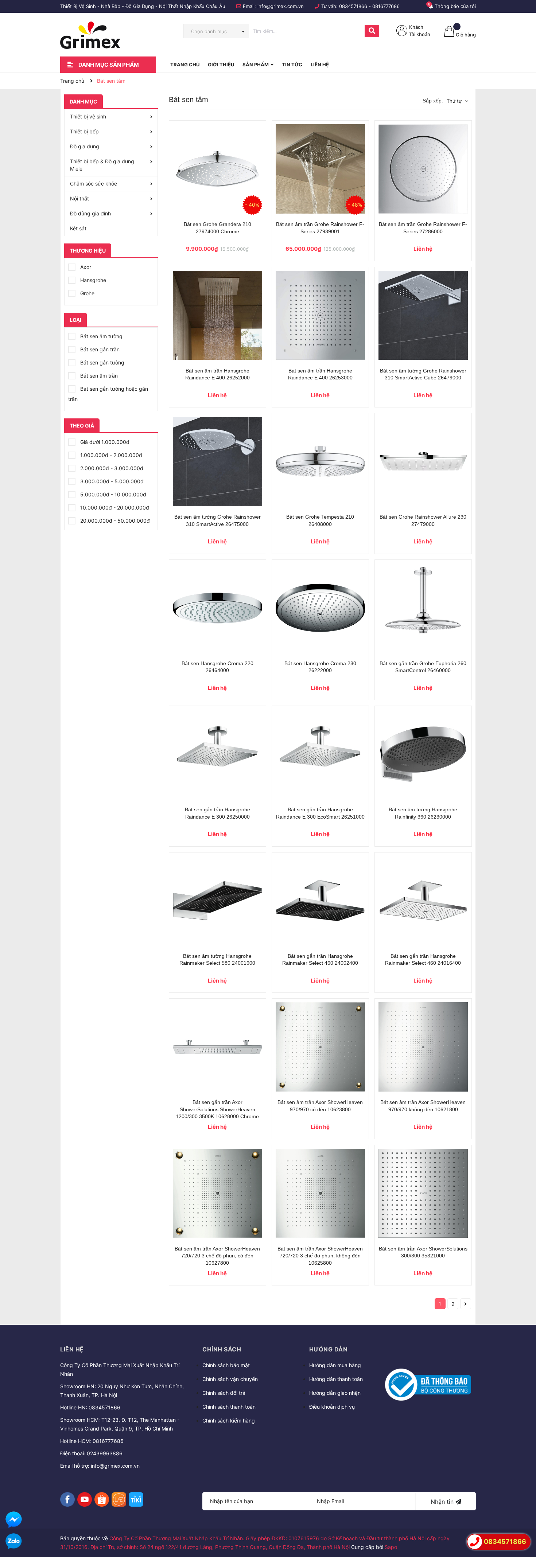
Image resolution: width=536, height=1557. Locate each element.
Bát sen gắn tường (101, 362)
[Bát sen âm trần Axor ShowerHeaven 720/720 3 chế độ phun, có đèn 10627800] (217, 1193)
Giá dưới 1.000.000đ (104, 442)
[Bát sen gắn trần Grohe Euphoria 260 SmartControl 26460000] (423, 608)
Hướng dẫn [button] (328, 1349)
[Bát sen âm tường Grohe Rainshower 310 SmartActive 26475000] (217, 461)
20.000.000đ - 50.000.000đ (114, 521)
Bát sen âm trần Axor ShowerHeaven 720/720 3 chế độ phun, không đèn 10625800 (320, 1256)
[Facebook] (67, 1499)
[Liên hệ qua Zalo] (13, 1541)
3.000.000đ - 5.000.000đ (111, 481)
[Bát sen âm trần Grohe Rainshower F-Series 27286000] (423, 169)
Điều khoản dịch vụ (332, 1407)
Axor (85, 267)
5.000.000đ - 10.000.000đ (112, 494)
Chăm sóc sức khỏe (93, 183)
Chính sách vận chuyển (230, 1379)
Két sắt (78, 228)
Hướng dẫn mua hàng (335, 1365)
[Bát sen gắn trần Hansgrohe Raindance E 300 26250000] (217, 754)
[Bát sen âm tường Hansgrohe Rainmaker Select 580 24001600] (217, 900)
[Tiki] (136, 1499)
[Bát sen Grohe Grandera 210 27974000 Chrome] (217, 169)
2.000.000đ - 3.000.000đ (111, 468)
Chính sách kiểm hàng (228, 1420)
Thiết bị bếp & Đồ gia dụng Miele (102, 165)
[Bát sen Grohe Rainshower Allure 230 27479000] (423, 461)
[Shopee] (101, 1499)
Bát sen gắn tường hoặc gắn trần (108, 394)
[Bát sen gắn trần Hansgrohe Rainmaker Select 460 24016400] (423, 900)
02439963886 (105, 1453)
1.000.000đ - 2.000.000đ (110, 455)
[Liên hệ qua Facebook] (13, 1519)
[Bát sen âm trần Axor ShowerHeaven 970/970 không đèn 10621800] (423, 1047)
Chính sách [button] (221, 1349)
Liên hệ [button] (72, 1349)
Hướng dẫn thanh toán (336, 1379)
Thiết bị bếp (84, 131)
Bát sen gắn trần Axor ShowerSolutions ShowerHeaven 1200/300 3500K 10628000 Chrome (217, 1109)
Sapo (391, 1547)
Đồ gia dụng (84, 146)
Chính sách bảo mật (226, 1365)
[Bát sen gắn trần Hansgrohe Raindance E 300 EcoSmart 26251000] (320, 754)
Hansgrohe (92, 280)
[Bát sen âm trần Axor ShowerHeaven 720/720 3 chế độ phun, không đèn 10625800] (320, 1193)
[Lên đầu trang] (523, 1521)
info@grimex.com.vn (280, 6)
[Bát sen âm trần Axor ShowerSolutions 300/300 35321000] (423, 1193)
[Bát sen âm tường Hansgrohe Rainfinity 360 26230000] (423, 754)
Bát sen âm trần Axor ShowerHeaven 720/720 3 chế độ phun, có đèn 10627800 (217, 1256)
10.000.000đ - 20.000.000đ (114, 507)
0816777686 (386, 6)
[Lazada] (119, 1499)
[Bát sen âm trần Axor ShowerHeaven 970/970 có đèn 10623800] (320, 1047)
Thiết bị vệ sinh (88, 116)
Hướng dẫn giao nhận (335, 1393)
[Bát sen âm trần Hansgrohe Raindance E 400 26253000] (320, 315)
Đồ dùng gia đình (90, 213)
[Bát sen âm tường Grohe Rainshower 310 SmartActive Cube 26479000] (423, 315)
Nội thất (79, 198)
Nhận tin (443, 1501)
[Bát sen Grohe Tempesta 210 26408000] (320, 461)
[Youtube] (84, 1499)
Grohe (86, 293)
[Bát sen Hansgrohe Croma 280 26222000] (320, 608)
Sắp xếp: (433, 101)
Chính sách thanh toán (229, 1407)
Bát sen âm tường (101, 336)
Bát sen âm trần (98, 375)
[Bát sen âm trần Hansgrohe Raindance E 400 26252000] (217, 315)
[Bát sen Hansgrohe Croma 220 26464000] (217, 608)
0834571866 (353, 6)
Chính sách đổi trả (223, 1393)
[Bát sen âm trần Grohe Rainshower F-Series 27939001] (320, 169)
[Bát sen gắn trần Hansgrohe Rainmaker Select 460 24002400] (320, 900)
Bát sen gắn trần (99, 349)
